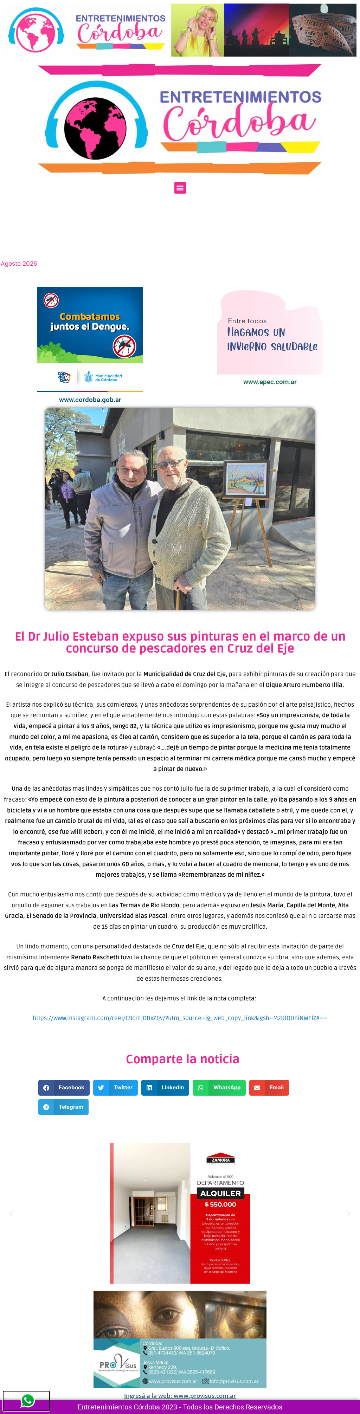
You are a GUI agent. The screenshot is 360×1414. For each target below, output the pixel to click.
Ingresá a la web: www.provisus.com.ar (180, 1396)
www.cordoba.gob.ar (90, 400)
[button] (180, 188)
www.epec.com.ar (270, 382)
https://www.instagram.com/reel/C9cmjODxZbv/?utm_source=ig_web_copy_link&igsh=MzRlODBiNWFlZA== (180, 1018)
